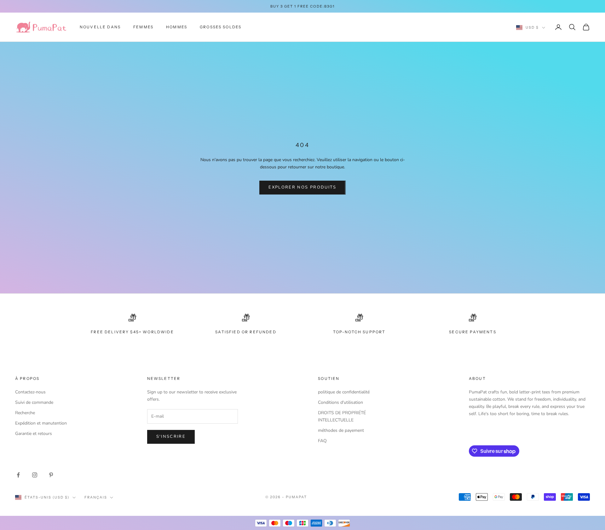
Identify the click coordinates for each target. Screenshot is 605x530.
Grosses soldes (220, 27)
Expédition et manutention (41, 423)
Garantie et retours (33, 434)
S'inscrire (171, 436)
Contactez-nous (30, 392)
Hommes (176, 27)
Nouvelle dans (100, 27)
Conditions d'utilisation (340, 402)
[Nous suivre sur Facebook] (18, 475)
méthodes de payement (341, 430)
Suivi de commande (34, 402)
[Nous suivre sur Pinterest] (51, 475)
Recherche (25, 413)
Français (95, 497)
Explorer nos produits (302, 187)
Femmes (143, 27)
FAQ (322, 441)
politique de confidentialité (344, 392)
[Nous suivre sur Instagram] (35, 475)
